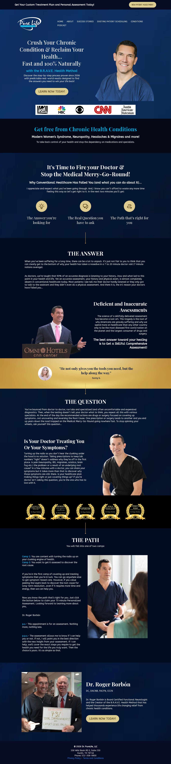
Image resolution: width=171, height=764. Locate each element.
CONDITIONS (137, 21)
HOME (60, 21)
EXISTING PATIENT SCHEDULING (112, 21)
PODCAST (61, 25)
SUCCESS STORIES (85, 21)
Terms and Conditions (93, 758)
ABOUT (70, 21)
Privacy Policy (74, 758)
